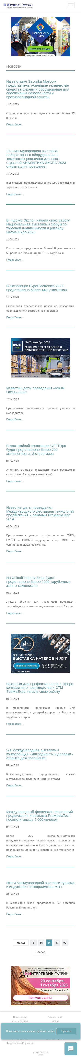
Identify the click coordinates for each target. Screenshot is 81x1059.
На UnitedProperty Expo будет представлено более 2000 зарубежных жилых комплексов (38, 582)
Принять (66, 1031)
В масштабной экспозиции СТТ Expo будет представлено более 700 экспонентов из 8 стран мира (36, 450)
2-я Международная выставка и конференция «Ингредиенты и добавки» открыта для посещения (39, 754)
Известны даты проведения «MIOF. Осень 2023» (35, 390)
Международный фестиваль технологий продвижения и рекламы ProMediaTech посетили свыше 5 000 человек (39, 816)
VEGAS (55, 1021)
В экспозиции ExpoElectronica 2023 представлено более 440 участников (36, 288)
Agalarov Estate (55, 1017)
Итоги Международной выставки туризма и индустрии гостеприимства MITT (40, 885)
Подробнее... (14, 124)
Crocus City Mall (20, 1021)
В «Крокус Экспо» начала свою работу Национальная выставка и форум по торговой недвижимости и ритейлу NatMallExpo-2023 (38, 226)
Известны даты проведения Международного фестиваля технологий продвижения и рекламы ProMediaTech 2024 (40, 513)
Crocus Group (20, 1017)
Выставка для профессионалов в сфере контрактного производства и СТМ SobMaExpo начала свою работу (39, 688)
